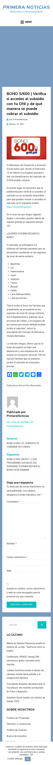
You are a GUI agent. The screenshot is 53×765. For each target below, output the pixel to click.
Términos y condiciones (19, 724)
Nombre (11, 543)
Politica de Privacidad (18, 718)
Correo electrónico (17, 557)
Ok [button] (27, 759)
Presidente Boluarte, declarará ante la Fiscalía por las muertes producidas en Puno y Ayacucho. (26, 688)
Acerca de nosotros (17, 736)
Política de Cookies (17, 730)
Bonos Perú (24, 385)
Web (9, 570)
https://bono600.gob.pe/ (19, 207)
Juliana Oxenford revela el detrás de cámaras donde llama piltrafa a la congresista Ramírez (25, 674)
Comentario (13, 501)
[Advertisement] (26, 54)
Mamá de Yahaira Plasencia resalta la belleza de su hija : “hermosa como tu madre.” (26, 647)
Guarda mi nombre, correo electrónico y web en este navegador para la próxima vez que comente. (26, 592)
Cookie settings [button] (15, 758)
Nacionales (36, 385)
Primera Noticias (26, 7)
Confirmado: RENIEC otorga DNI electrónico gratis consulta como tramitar (23, 660)
